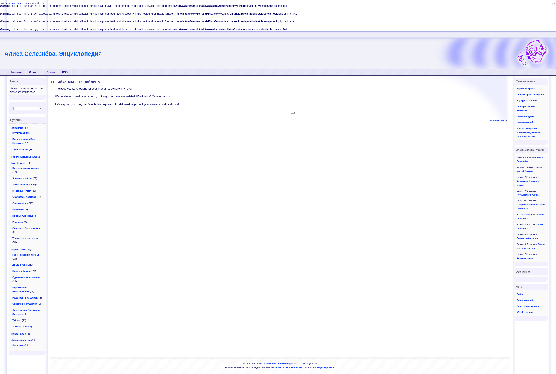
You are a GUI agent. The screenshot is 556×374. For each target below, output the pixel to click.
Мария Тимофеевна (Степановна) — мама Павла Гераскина (528, 132)
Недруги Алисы (21, 271)
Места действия (21, 190)
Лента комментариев (528, 306)
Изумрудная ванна (527, 100)
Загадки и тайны (22, 178)
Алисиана (17, 128)
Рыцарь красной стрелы (530, 94)
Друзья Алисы (21, 264)
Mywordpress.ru (326, 367)
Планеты (17, 209)
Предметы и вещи (23, 215)
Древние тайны (525, 258)
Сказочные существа (24, 303)
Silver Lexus (281, 367)
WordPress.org (525, 312)
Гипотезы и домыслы (24, 156)
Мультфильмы (21, 133)
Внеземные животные (25, 168)
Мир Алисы (18, 163)
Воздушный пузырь (527, 238)
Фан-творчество (21, 340)
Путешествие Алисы (528, 195)
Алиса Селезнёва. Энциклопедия (53, 54)
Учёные (16, 320)
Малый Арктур (525, 171)
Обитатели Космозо (24, 197)
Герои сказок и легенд (25, 254)
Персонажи (18, 249)
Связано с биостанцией (26, 228)
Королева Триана (526, 88)
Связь (51, 72)
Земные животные (23, 184)
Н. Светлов (523, 214)
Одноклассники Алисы (26, 277)
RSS (65, 72)
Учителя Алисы (21, 326)
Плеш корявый (525, 122)
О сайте (34, 72)
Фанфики (18, 345)
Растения (17, 222)
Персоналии (18, 334)
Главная (16, 72)
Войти (520, 294)
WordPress (297, 367)
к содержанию (497, 120)
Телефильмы (20, 149)
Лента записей (525, 300)
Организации (20, 203)
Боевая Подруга (525, 116)
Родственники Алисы (25, 297)
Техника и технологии (25, 238)
